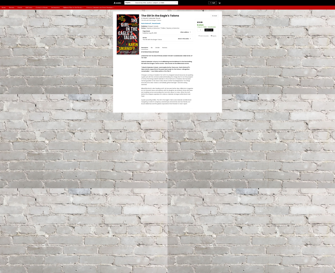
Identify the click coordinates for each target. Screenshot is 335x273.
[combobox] (129, 2)
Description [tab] (144, 47)
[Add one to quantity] (203, 30)
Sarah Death (156, 23)
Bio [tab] (152, 47)
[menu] (167, 8)
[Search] (176, 3)
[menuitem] (3, 8)
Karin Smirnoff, (146, 23)
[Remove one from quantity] (198, 30)
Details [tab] (157, 47)
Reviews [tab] (164, 47)
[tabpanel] (167, 80)
